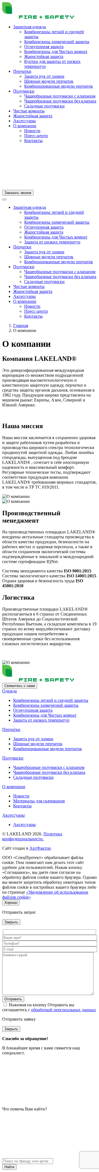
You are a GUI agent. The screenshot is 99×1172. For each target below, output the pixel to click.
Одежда (9, 691)
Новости (32, 130)
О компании (24, 125)
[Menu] (4, 199)
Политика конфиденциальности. (32, 836)
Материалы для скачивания (39, 801)
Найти (9, 1167)
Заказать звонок (17, 193)
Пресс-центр (36, 135)
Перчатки (22, 71)
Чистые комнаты (29, 111)
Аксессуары (24, 120)
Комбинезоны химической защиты (56, 41)
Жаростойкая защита (43, 56)
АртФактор (40, 848)
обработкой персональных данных (63, 1009)
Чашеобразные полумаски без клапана (60, 101)
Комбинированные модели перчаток (58, 86)
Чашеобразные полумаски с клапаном (59, 96)
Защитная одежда (29, 26)
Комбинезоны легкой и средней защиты (50, 700)
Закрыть (11, 922)
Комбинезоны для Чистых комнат (55, 51)
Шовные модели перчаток (48, 81)
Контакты (33, 140)
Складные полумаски (44, 106)
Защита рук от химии (44, 76)
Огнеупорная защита (44, 46)
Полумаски (23, 91)
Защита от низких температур (52, 242)
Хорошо (10, 903)
